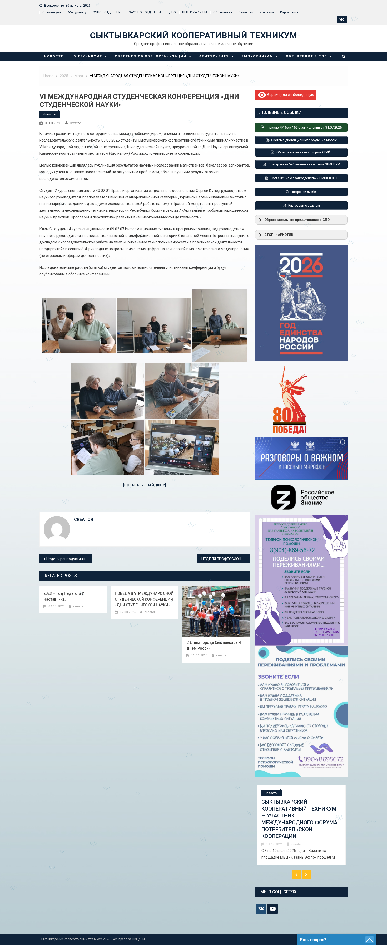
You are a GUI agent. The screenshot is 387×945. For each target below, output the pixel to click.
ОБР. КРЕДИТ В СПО (306, 56)
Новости (54, 56)
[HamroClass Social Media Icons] (261, 909)
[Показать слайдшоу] (144, 485)
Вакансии (246, 12)
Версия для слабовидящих (290, 94)
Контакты (267, 12)
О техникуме (51, 12)
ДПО (172, 12)
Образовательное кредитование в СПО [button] (297, 220)
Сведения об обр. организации (150, 56)
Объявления (222, 12)
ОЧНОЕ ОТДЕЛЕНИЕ (107, 12)
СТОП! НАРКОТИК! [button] (279, 235)
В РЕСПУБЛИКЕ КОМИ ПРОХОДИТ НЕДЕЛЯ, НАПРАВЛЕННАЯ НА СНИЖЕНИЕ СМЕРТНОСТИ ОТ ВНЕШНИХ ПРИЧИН (298, 815)
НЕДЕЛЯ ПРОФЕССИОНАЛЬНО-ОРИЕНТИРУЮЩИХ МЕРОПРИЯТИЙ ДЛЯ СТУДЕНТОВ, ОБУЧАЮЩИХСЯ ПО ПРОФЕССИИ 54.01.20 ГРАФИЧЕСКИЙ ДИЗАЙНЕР (225, 559)
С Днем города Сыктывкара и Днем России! (213, 645)
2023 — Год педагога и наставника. (64, 596)
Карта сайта (289, 12)
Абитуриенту (214, 56)
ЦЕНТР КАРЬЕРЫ (194, 12)
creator (75, 123)
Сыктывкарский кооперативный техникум (193, 35)
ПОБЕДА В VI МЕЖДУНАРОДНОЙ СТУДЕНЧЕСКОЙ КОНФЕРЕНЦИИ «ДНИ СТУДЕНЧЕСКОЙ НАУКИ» (144, 599)
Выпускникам (257, 56)
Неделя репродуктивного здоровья (69, 559)
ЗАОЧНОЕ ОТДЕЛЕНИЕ (146, 12)
